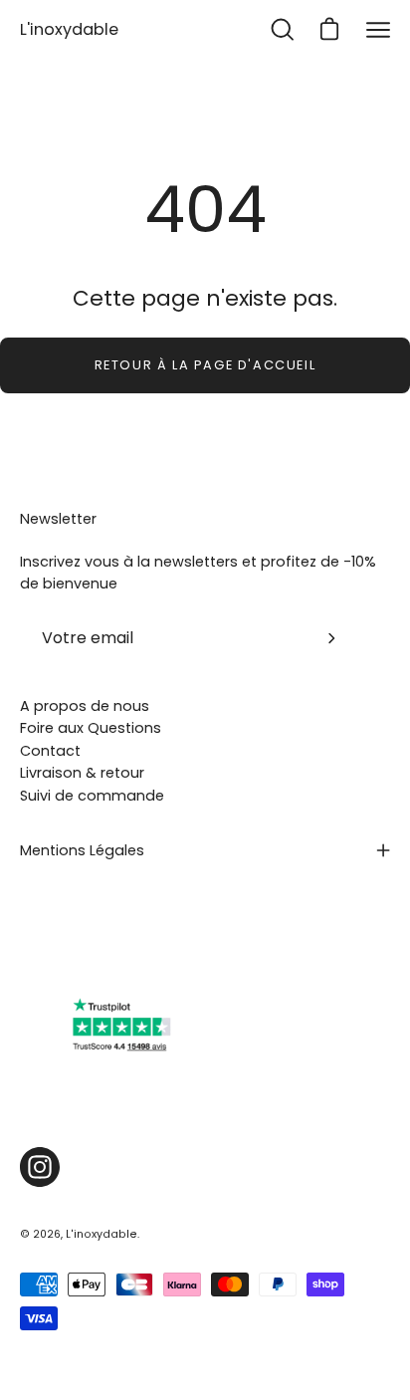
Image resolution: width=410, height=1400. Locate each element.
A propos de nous (84, 706)
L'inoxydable (69, 29)
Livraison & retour (82, 773)
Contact (50, 751)
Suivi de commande (92, 796)
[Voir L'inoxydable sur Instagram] (40, 1167)
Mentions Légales (82, 850)
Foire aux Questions (90, 728)
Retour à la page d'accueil (205, 364)
